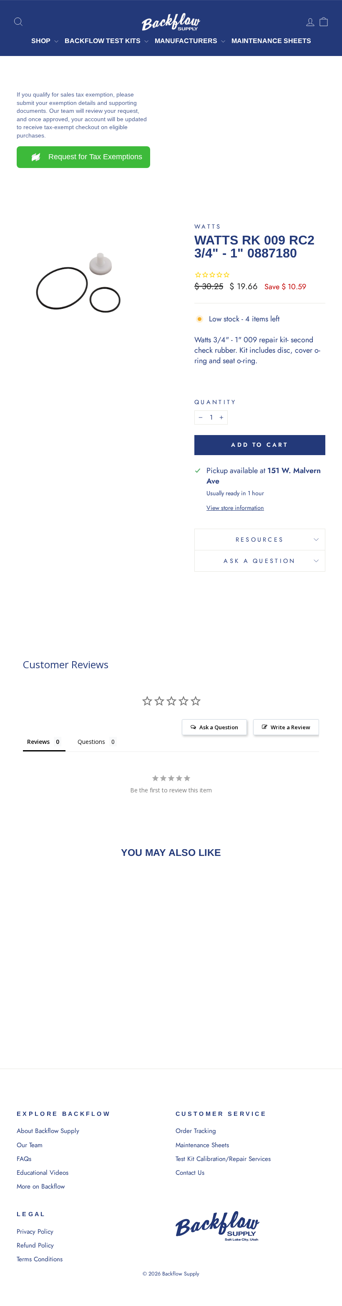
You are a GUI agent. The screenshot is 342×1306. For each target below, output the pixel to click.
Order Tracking (196, 1130)
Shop (41, 40)
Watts (208, 226)
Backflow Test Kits (103, 40)
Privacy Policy (35, 1231)
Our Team (30, 1145)
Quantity (215, 402)
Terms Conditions (40, 1259)
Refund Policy (35, 1245)
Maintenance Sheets (271, 40)
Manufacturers (187, 40)
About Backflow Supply (48, 1130)
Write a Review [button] (290, 727)
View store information (235, 508)
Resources (260, 539)
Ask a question (260, 561)
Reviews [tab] (38, 742)
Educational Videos (42, 1172)
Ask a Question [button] (218, 727)
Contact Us (190, 1172)
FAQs (24, 1158)
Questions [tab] (91, 742)
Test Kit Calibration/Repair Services (223, 1158)
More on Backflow (41, 1186)
